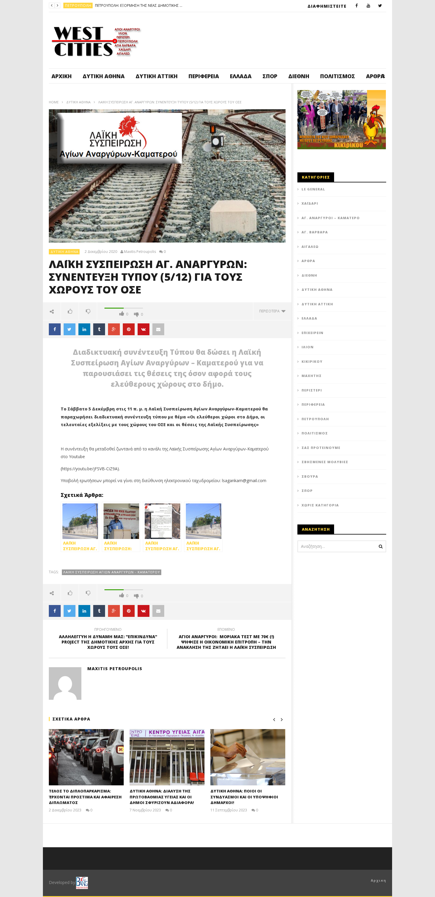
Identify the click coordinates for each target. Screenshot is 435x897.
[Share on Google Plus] (114, 329)
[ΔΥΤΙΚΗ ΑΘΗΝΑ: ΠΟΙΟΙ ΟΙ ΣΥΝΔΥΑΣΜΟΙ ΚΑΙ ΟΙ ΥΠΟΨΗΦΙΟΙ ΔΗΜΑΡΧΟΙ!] (247, 757)
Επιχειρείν (312, 332)
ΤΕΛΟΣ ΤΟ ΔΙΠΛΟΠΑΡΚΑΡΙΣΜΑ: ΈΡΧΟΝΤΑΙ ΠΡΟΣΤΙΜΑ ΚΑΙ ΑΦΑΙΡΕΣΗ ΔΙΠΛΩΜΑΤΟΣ (85, 796)
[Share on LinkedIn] (84, 329)
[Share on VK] (143, 329)
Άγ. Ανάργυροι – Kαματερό (331, 218)
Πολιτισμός (337, 76)
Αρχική (61, 76)
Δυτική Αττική (157, 76)
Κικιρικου (312, 361)
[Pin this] (129, 329)
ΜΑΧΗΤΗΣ (312, 375)
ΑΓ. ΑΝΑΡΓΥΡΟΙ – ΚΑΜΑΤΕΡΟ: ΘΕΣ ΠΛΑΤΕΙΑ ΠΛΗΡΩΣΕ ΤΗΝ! (167, 5)
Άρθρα (308, 261)
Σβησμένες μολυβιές (325, 462)
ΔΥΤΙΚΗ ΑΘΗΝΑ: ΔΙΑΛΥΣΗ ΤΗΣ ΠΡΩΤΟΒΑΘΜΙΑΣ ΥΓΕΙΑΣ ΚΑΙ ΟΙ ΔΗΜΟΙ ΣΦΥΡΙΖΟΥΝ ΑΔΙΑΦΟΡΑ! (162, 796)
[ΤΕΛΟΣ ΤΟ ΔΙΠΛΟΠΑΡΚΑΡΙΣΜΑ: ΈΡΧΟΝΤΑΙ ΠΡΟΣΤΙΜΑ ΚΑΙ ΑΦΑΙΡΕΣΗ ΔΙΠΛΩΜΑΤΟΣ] (86, 757)
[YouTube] (368, 6)
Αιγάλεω (310, 246)
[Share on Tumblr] (99, 329)
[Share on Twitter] (69, 329)
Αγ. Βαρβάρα (315, 232)
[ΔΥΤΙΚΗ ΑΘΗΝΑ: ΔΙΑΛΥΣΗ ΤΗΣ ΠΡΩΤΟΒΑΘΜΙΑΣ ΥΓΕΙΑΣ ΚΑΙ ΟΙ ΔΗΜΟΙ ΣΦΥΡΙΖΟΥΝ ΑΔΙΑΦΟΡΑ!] (167, 757)
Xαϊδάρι (310, 203)
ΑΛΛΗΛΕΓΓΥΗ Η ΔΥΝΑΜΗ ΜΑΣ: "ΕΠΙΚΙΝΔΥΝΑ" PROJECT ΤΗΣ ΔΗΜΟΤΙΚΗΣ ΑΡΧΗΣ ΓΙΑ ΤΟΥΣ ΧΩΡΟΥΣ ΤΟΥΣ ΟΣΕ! (108, 639)
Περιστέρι (312, 390)
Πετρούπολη (315, 419)
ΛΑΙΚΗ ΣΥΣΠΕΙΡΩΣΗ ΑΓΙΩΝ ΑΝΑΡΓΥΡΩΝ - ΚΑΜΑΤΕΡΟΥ (111, 572)
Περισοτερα (270, 311)
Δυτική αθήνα (104, 76)
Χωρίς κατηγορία (320, 505)
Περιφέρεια (203, 76)
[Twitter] (380, 6)
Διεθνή (298, 76)
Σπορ (269, 76)
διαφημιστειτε (327, 6)
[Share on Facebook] (55, 329)
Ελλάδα (241, 76)
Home (54, 102)
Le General (313, 189)
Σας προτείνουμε (321, 447)
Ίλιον (308, 347)
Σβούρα (310, 476)
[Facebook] (356, 6)
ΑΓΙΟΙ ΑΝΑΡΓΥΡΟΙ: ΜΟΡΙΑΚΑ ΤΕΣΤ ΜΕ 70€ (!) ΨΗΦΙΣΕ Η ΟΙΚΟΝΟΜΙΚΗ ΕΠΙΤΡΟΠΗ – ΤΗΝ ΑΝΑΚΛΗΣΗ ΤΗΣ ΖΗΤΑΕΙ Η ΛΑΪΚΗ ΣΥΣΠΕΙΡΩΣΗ (226, 639)
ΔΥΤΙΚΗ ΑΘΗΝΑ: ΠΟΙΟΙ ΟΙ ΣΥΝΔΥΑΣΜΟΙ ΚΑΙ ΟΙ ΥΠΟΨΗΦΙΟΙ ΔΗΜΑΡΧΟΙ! (244, 796)
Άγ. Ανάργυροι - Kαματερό (92, 5)
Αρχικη (378, 880)
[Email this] (158, 329)
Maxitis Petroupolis (140, 251)
